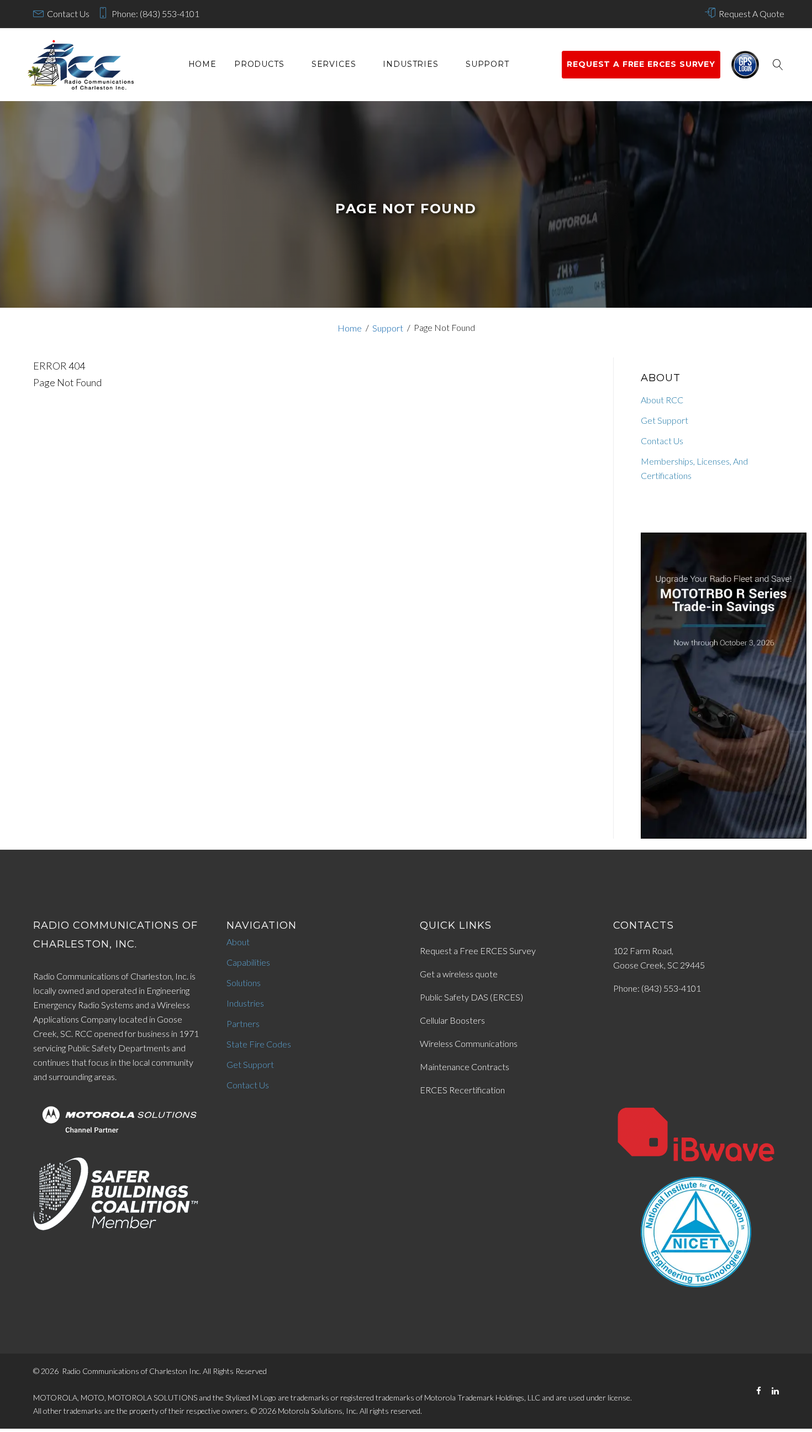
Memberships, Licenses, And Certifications (694, 468)
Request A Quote (751, 13)
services (334, 64)
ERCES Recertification (462, 1089)
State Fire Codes (258, 1044)
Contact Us (68, 13)
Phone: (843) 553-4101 (155, 13)
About (238, 941)
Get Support (664, 420)
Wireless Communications (469, 1043)
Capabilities (248, 962)
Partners (243, 1023)
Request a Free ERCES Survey (478, 950)
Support (487, 64)
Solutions (243, 982)
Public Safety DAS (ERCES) (471, 997)
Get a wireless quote (459, 973)
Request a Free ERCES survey (641, 64)
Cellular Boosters (452, 1020)
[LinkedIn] (775, 1391)
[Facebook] (758, 1391)
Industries (410, 64)
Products (259, 64)
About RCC (662, 399)
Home (202, 64)
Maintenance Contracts (464, 1066)
